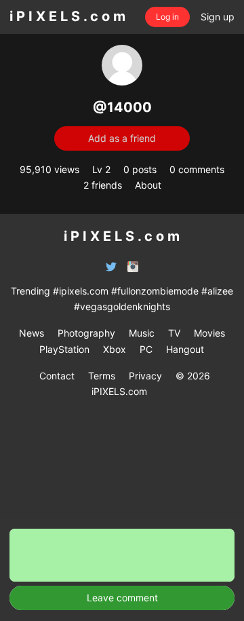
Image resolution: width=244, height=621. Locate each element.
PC (146, 349)
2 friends (102, 185)
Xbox (114, 349)
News (31, 333)
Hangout (185, 349)
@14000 (122, 107)
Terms (101, 375)
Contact (57, 375)
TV (174, 333)
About (148, 185)
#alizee (217, 291)
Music (142, 333)
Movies (209, 333)
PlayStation (64, 349)
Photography (86, 333)
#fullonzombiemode (155, 291)
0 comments (196, 169)
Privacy (145, 375)
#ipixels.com (80, 291)
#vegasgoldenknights (122, 306)
